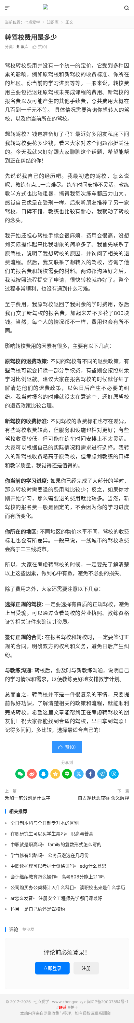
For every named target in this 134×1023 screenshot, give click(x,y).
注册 (86, 968)
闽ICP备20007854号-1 (107, 1001)
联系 (63, 1007)
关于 (74, 1007)
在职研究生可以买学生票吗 (37, 833)
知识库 (53, 22)
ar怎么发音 (21, 898)
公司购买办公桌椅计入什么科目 (42, 887)
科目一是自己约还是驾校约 (37, 909)
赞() (40, 46)
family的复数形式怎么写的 (74, 844)
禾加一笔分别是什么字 (27, 798)
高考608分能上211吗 (83, 876)
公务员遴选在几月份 (68, 855)
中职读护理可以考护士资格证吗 (42, 866)
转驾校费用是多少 (31, 37)
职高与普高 (82, 833)
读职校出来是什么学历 (102, 887)
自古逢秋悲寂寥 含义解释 (103, 798)
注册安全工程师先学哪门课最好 (70, 898)
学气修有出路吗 (26, 855)
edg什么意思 (93, 866)
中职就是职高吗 (26, 844)
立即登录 (52, 968)
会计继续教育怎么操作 (33, 876)
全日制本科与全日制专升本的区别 (44, 823)
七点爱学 (67, 8)
